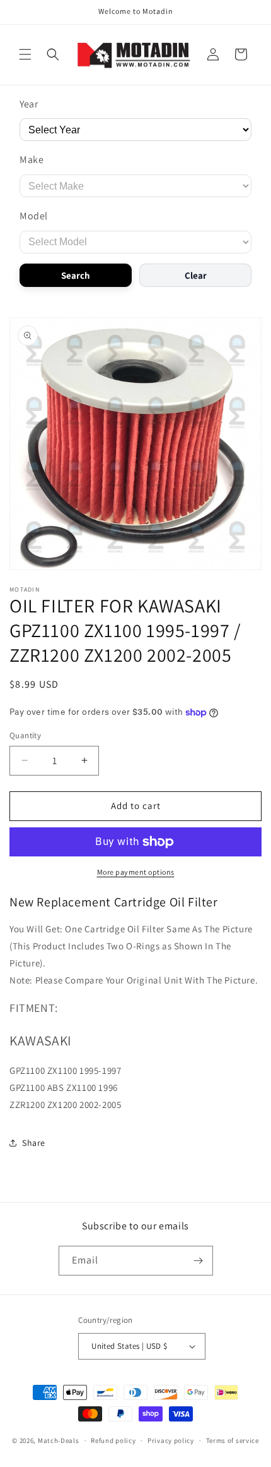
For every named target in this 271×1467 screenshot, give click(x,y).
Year (29, 104)
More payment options (136, 872)
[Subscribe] (198, 1260)
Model (34, 215)
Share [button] (33, 1142)
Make (31, 159)
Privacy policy (170, 1440)
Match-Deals (58, 1440)
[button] (25, 54)
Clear (196, 275)
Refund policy (113, 1440)
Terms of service (232, 1440)
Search (75, 275)
